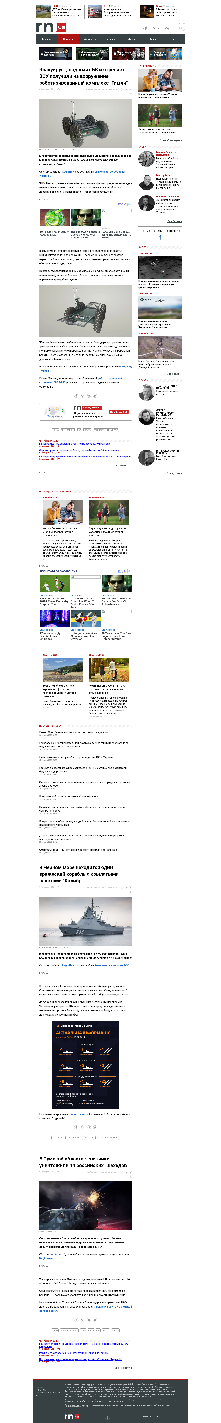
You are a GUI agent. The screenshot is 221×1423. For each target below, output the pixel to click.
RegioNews (69, 171)
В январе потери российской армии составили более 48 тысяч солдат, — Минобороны (85, 456)
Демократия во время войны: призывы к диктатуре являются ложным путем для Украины (168, 206)
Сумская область (69, 1330)
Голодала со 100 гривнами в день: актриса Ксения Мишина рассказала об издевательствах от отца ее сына (84, 744)
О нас (39, 1385)
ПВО (98, 1330)
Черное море (58, 1138)
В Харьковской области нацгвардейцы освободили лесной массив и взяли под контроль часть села (84, 823)
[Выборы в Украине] (165, 58)
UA (180, 24)
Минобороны (68, 430)
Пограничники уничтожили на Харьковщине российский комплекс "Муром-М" (80, 1359)
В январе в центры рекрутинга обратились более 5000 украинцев (74, 443)
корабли (89, 1138)
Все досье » (174, 473)
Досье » (143, 380)
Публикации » (147, 66)
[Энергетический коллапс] (55, 58)
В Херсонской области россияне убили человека (68, 796)
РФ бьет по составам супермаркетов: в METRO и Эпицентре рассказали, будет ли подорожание (83, 769)
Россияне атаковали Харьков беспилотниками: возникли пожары (74, 1353)
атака (91, 1330)
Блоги (174, 39)
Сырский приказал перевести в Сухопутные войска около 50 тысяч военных (79, 450)
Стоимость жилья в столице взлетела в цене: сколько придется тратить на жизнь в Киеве (84, 784)
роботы (87, 430)
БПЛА (83, 1330)
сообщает (56, 1254)
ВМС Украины (111, 1138)
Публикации (89, 39)
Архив (39, 1395)
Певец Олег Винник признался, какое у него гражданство (74, 732)
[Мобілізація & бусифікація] (92, 58)
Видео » (143, 247)
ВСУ (79, 430)
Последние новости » (52, 725)
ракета (99, 1138)
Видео (153, 39)
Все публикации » (171, 140)
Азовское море (74, 1138)
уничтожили (78, 1114)
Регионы (110, 39)
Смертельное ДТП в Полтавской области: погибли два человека (78, 849)
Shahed (115, 1330)
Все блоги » (174, 221)
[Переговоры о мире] (128, 58)
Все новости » (123, 465)
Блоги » (143, 147)
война (55, 430)
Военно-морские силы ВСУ (111, 965)
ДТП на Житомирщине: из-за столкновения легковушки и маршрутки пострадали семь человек (81, 837)
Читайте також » (49, 441)
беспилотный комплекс (106, 430)
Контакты (41, 1387)
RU (184, 24)
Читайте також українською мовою (102, 89)
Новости (68, 39)
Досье (131, 39)
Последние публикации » (55, 491)
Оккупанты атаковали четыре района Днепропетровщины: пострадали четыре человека (82, 809)
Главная (46, 39)
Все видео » (174, 373)
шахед (106, 1330)
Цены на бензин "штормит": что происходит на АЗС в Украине (76, 757)
